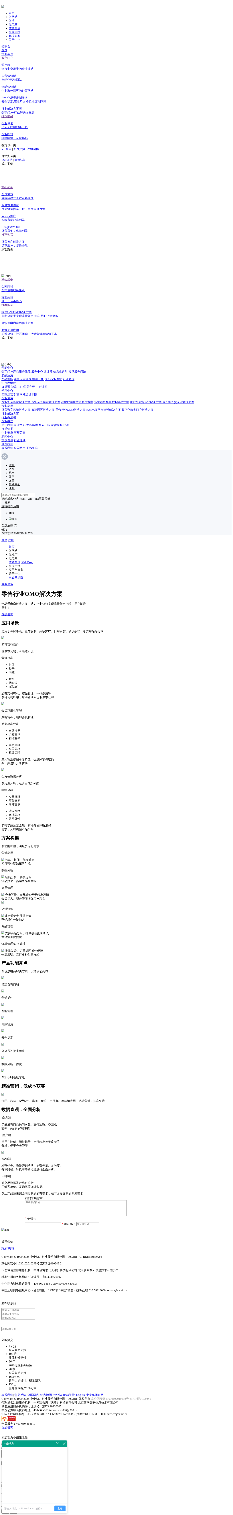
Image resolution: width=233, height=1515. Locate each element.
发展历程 (32, 425)
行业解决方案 (10, 413)
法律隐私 (57, 425)
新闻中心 (7, 436)
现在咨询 (8, 1248)
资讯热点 (27, 562)
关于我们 (7, 425)
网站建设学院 (28, 394)
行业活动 (19, 440)
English (80, 1394)
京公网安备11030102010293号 (110, 1398)
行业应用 (7, 405)
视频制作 (33, 149)
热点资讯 (7, 440)
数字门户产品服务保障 (16, 371)
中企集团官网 (95, 1394)
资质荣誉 (7, 428)
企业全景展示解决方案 (45, 402)
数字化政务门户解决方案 (138, 409)
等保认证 (20, 159)
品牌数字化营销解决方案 (77, 402)
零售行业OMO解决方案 (70, 409)
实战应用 (7, 375)
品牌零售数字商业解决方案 (111, 402)
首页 (12, 13)
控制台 (5, 46)
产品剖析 (7, 379)
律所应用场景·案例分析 (29, 379)
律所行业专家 (53, 379)
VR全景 (6, 149)
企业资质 (7, 432)
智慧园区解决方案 (43, 409)
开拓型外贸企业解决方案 (146, 402)
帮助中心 (7, 367)
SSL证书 (6, 159)
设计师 (48, 371)
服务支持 (14, 32)
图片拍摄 (19, 149)
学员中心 (17, 386)
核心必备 (7, 187)
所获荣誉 (19, 432)
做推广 (13, 20)
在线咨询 (7, 614)
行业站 (57, 1394)
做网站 (13, 16)
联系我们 (7, 444)
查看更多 (7, 584)
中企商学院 (8, 383)
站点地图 (46, 1394)
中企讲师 (41, 386)
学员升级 (29, 386)
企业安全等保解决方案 (16, 402)
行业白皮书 (8, 417)
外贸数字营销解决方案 (16, 409)
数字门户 (7, 57)
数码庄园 (44, 425)
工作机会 (32, 447)
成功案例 (14, 28)
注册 (11, 540)
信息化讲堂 (60, 371)
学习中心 (7, 390)
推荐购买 (7, 116)
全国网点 (19, 447)
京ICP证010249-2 (140, 1398)
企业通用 (7, 398)
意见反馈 (20, 1394)
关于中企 (14, 39)
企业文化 (19, 425)
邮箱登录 (69, 1394)
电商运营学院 (10, 394)
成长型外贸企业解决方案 (178, 402)
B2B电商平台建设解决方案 (103, 409)
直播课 (5, 386)
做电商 (13, 24)
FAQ (66, 425)
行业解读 (68, 379)
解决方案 (14, 35)
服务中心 (37, 371)
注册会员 (7, 54)
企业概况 (7, 421)
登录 (4, 50)
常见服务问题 (77, 371)
